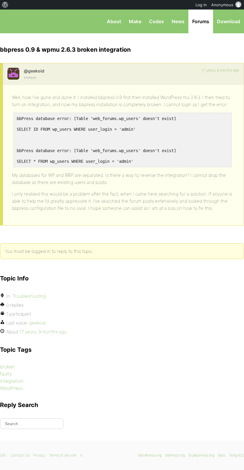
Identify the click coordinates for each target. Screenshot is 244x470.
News (178, 21)
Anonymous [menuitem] (222, 4)
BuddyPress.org (201, 455)
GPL (3, 455)
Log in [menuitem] (201, 4)
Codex (156, 21)
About (114, 21)
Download (228, 21)
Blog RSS (236, 455)
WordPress (11, 388)
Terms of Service (62, 455)
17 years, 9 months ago (220, 70)
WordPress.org (150, 455)
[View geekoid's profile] (13, 74)
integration (12, 381)
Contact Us (20, 455)
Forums (200, 21)
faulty (6, 374)
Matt (222, 455)
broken (7, 367)
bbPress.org (9, 21)
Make (135, 21)
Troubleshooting (29, 296)
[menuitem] (5, 5)
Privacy (39, 455)
